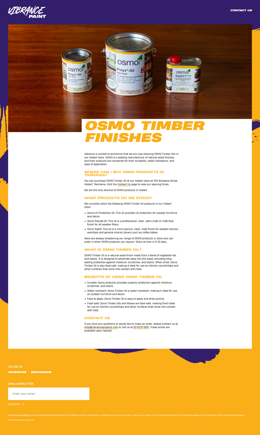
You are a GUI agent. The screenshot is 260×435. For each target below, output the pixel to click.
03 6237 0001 (141, 327)
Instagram (41, 372)
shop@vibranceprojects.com (101, 327)
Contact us (241, 10)
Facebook (17, 372)
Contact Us (124, 184)
